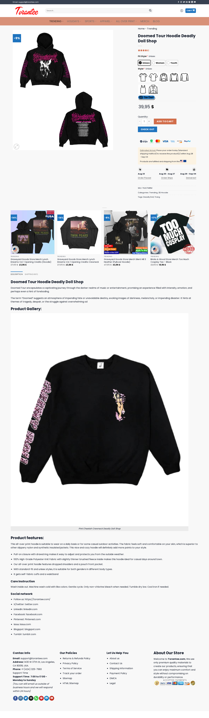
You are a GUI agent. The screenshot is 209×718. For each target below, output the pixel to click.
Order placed (144, 177)
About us (114, 658)
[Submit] (150, 10)
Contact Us (116, 663)
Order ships (167, 177)
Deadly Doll (148, 197)
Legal (112, 683)
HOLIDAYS (73, 21)
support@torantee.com (34, 658)
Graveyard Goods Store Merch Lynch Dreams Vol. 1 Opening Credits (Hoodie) (31, 260)
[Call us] (36, 698)
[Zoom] (16, 146)
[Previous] (11, 240)
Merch (144, 21)
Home (141, 28)
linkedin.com (30, 609)
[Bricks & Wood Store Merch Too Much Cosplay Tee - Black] (172, 232)
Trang (157, 197)
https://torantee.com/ (37, 599)
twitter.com (31, 604)
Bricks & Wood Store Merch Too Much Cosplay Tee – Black (170, 260)
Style (141, 68)
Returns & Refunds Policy (76, 658)
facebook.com (34, 614)
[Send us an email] (187, 2)
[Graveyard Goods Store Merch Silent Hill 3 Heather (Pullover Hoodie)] (126, 232)
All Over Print (125, 21)
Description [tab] (17, 274)
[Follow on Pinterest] (189, 2)
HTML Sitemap (71, 683)
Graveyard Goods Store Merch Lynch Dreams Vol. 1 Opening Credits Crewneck (78, 260)
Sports (90, 21)
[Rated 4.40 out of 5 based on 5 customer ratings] (167, 50)
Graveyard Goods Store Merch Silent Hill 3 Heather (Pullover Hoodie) (125, 260)
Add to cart (165, 121)
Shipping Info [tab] (31, 274)
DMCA (113, 678)
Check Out (147, 129)
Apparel (105, 21)
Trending (55, 21)
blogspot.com (32, 629)
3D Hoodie (163, 192)
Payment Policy (118, 673)
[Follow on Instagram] (181, 2)
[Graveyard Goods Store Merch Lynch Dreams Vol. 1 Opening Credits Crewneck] (79, 232)
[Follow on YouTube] (195, 2)
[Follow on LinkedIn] (192, 2)
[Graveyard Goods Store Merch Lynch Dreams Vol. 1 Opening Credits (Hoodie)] (33, 232)
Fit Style (143, 56)
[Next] (194, 240)
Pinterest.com (33, 619)
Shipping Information (121, 668)
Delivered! (191, 177)
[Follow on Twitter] (184, 2)
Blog (156, 21)
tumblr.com (29, 634)
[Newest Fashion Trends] (27, 11)
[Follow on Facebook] (178, 2)
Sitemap (67, 678)
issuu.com (25, 624)
